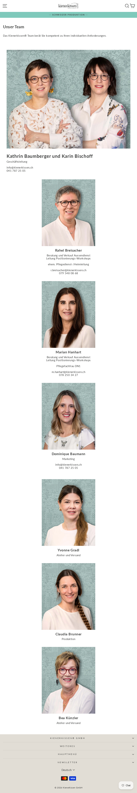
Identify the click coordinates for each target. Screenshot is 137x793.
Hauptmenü (67, 754)
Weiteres (67, 746)
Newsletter (68, 762)
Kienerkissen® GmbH (67, 738)
